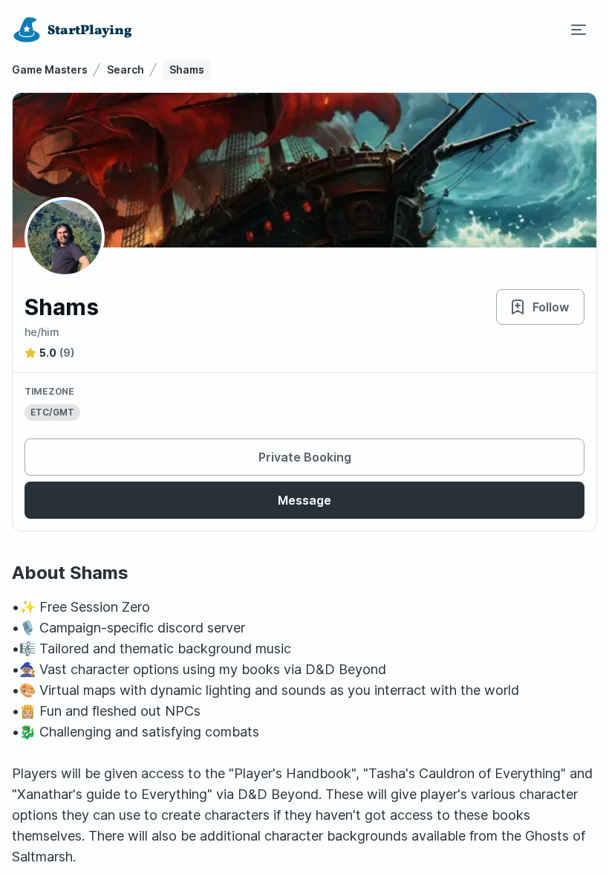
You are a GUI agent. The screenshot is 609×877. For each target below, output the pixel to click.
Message (304, 500)
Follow (551, 307)
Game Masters (50, 69)
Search (125, 69)
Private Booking (304, 457)
